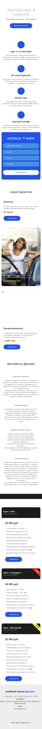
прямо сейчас (24, 409)
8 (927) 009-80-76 (32, 701)
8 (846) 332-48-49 (19, 701)
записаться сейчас (21, 25)
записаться (21, 172)
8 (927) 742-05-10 (6, 701)
